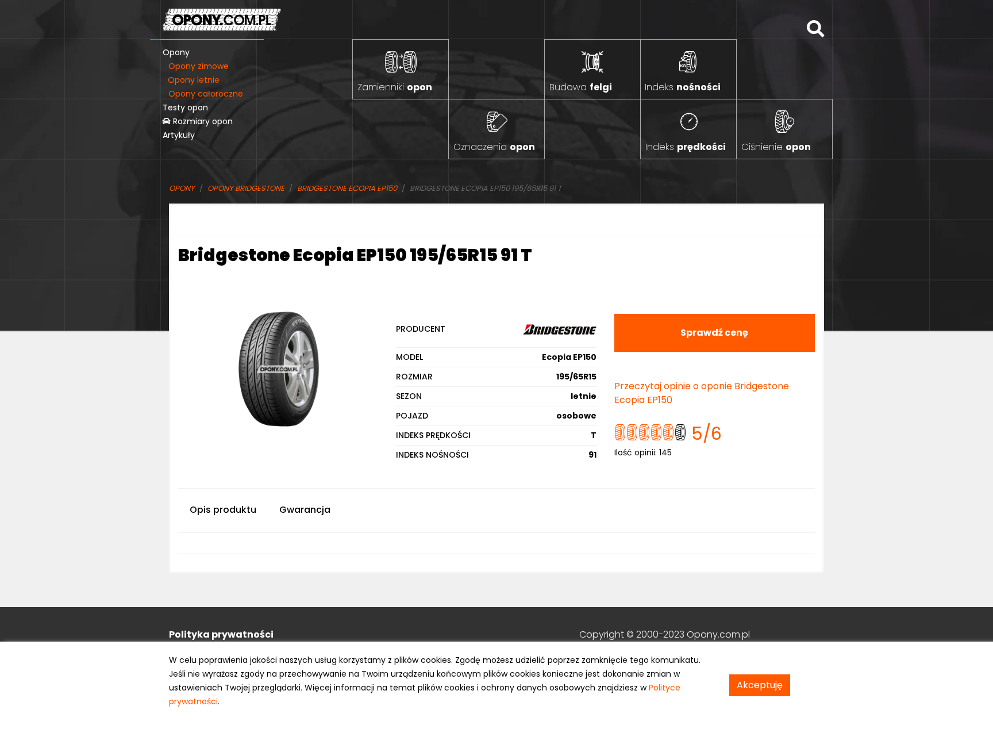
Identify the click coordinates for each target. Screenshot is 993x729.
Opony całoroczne (205, 93)
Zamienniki (394, 87)
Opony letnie (194, 80)
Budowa (580, 87)
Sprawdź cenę (714, 332)
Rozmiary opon (202, 121)
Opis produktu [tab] (223, 509)
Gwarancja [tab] (304, 509)
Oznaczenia (494, 147)
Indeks (683, 87)
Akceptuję (760, 685)
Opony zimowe (198, 66)
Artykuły (179, 135)
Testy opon (185, 107)
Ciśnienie (776, 147)
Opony (176, 52)
